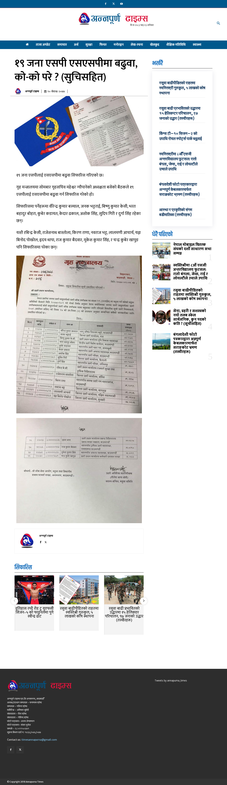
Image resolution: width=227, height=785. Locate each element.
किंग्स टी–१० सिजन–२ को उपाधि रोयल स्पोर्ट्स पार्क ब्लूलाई (180, 136)
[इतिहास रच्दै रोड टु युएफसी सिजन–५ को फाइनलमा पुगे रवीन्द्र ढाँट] (34, 590)
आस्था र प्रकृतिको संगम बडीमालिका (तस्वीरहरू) (175, 212)
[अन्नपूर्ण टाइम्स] (19, 91)
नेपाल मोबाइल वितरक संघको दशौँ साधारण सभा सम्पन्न (192, 249)
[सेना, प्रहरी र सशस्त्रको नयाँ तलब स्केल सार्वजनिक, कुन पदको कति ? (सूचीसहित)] (161, 318)
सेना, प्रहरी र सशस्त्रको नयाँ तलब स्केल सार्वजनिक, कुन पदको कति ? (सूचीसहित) (189, 317)
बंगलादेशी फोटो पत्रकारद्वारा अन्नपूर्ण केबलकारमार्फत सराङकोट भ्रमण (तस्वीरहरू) (179, 189)
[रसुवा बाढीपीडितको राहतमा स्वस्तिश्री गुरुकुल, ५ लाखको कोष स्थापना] (79, 590)
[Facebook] (106, 4)
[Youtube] (121, 4)
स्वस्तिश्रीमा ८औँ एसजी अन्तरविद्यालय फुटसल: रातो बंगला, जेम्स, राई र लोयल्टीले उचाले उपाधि (178, 161)
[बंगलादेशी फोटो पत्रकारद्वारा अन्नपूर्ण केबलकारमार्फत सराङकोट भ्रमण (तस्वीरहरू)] (161, 341)
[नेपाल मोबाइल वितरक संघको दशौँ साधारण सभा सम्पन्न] (161, 250)
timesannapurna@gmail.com (39, 739)
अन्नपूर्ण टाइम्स (32, 91)
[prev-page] (14, 601)
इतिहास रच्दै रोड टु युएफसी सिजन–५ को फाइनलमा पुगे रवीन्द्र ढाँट (34, 612)
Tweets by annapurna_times (171, 680)
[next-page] (143, 601)
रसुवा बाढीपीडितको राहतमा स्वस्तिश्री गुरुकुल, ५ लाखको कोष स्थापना (79, 612)
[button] (218, 23)
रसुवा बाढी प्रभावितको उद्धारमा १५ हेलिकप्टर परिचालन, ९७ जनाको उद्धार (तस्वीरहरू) (124, 614)
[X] (113, 4)
